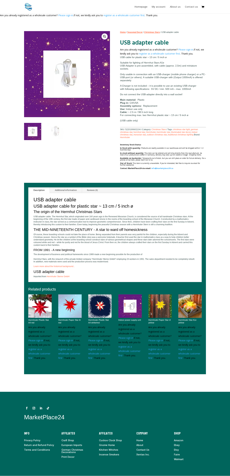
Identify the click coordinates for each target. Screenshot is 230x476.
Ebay (177, 445)
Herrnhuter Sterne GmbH (58, 276)
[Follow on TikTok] (48, 408)
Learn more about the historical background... (54, 266)
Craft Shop (67, 440)
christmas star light (181, 129)
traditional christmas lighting (180, 135)
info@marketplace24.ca (162, 168)
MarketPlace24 (44, 417)
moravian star (140, 135)
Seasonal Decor (135, 32)
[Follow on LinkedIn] (41, 408)
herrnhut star (139, 132)
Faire (177, 454)
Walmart (179, 459)
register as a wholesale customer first (124, 15)
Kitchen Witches (108, 449)
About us (175, 7)
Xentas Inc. (143, 454)
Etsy (176, 449)
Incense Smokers (109, 454)
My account (159, 7)
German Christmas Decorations (72, 451)
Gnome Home (107, 445)
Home (123, 32)
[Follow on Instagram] (34, 408)
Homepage (141, 7)
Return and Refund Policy (39, 445)
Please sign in (65, 15)
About (139, 445)
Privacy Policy (32, 440)
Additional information (66, 190)
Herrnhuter (151, 132)
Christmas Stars (152, 32)
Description (39, 190)
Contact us (191, 7)
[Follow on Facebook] (26, 408)
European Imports (71, 445)
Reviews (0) (92, 190)
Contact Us (142, 449)
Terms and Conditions (37, 449)
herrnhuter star (163, 132)
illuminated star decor (181, 132)
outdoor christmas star (157, 135)
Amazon (178, 440)
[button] (105, 36)
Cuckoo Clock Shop (110, 440)
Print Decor (67, 456)
